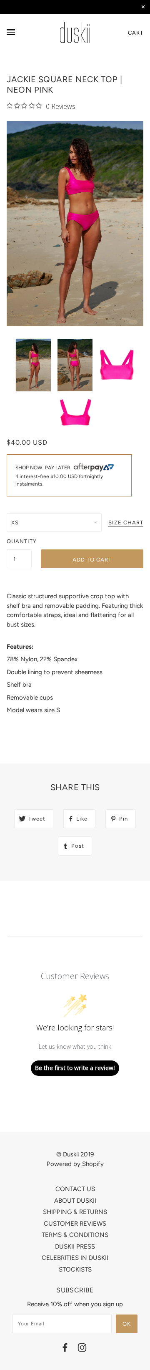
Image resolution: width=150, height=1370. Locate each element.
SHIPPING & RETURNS (75, 1212)
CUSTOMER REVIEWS (75, 1223)
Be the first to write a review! (75, 1068)
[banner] (75, 32)
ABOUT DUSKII (75, 1200)
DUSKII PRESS (75, 1246)
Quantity (19, 541)
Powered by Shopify (75, 1164)
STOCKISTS (75, 1269)
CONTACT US (75, 1189)
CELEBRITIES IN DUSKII (75, 1258)
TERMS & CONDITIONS (75, 1235)
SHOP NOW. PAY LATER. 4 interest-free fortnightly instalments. (59, 475)
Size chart (125, 523)
